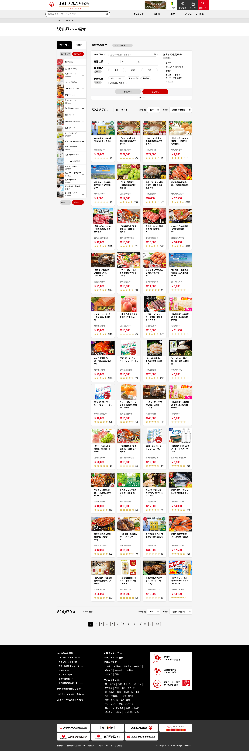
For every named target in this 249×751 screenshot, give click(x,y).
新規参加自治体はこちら (69, 688)
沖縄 (117, 674)
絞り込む (78, 54)
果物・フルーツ (124, 684)
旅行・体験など (132, 708)
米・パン (137, 684)
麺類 (119, 692)
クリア (98, 72)
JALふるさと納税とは (67, 657)
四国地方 (129, 670)
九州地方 (108, 674)
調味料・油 (128, 692)
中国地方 (119, 670)
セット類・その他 (131, 712)
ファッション (110, 704)
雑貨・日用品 (128, 696)
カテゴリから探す (112, 680)
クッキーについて (104, 746)
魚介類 (112, 684)
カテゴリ (64, 45)
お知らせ (62, 670)
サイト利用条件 (89, 746)
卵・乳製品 (109, 692)
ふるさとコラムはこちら (69, 694)
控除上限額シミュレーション (70, 666)
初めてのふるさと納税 (68, 662)
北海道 (107, 666)
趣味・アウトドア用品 (114, 708)
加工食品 (108, 688)
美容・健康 (125, 700)
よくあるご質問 (65, 675)
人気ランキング (111, 653)
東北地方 (117, 666)
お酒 (137, 692)
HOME (59, 20)
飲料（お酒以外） (112, 696)
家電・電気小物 (111, 700)
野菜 (117, 688)
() (111, 158)
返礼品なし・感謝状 (113, 712)
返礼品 (157, 14)
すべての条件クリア (122, 45)
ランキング (138, 14)
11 (145, 624)
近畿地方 (108, 670)
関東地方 (127, 666)
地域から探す (110, 662)
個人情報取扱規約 (73, 746)
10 (140, 624)
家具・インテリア (126, 704)
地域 (173, 14)
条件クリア (65, 54)
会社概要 (118, 746)
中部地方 (137, 666)
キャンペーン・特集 (194, 14)
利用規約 (60, 746)
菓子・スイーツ (128, 688)
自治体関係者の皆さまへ (68, 683)
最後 (157, 624)
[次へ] (150, 624)
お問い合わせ (64, 679)
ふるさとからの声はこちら (70, 700)
